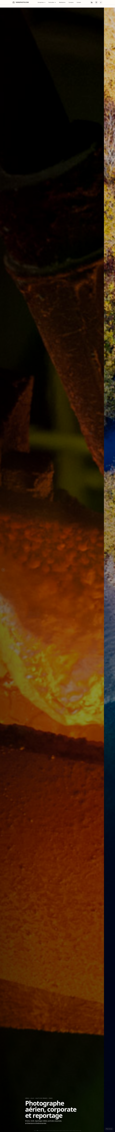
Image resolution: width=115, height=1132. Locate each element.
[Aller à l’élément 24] (67, 1130)
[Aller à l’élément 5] (40, 1130)
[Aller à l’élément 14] (53, 1130)
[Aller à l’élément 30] (76, 1130)
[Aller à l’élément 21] (63, 1130)
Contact (79, 2)
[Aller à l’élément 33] (80, 1130)
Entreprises (41, 2)
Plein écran (109, 1129)
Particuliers (51, 2)
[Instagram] (96, 2)
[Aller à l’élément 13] (51, 1130)
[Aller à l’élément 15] (54, 1130)
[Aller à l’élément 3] (37, 1130)
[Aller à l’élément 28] (73, 1130)
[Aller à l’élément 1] (34, 1130)
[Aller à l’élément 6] (41, 1130)
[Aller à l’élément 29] (74, 1130)
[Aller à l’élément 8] (44, 1130)
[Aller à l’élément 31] (77, 1130)
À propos (71, 2)
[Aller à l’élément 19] (60, 1130)
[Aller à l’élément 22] (64, 1130)
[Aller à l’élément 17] (57, 1130)
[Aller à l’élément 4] (38, 1130)
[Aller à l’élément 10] (47, 1130)
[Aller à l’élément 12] (50, 1130)
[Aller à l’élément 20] (61, 1130)
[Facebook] (101, 2)
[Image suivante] (112, 570)
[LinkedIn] (92, 2)
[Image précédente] (3, 570)
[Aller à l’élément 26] (70, 1130)
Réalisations (62, 2)
